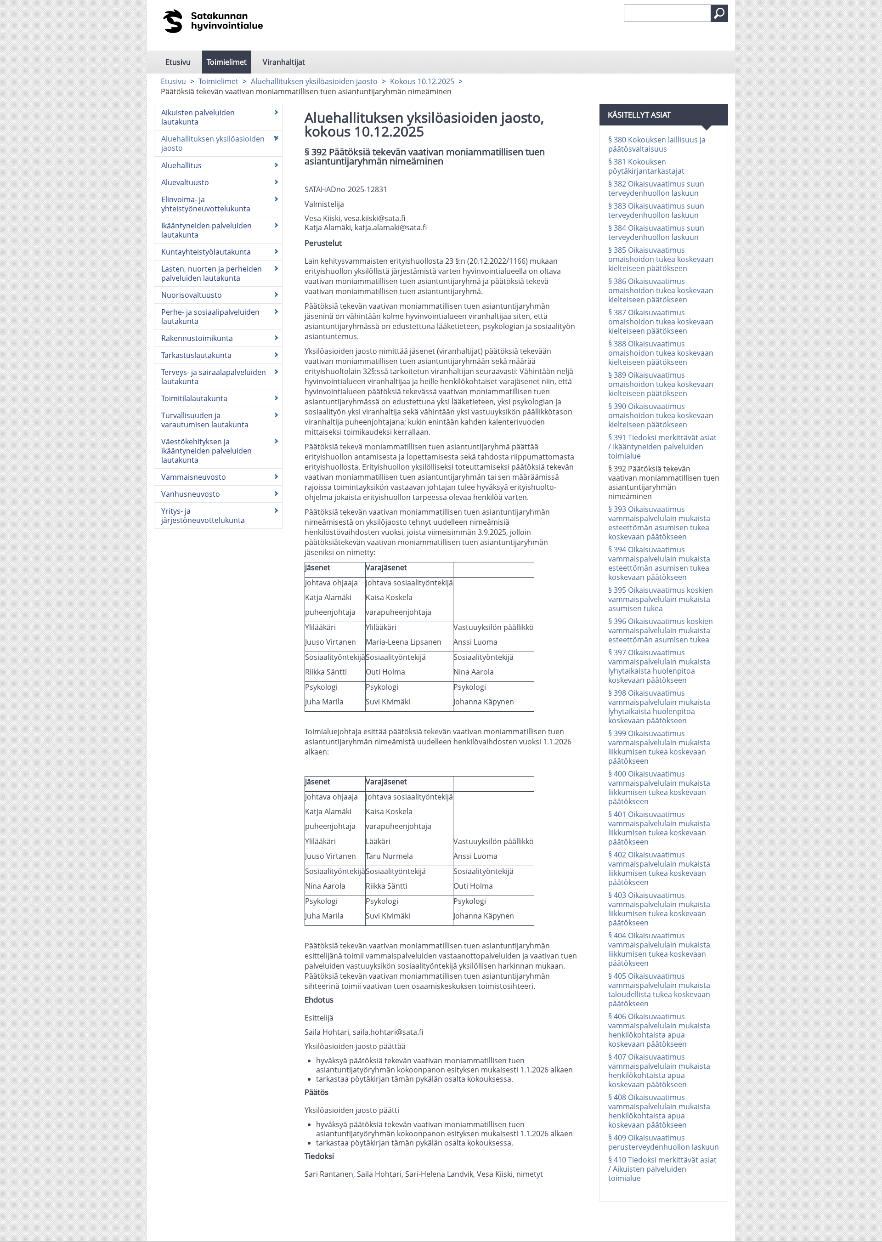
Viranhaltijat (284, 62)
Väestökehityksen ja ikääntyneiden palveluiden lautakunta (206, 451)
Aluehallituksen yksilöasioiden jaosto (314, 81)
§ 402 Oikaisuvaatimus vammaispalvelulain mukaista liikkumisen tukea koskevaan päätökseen (659, 868)
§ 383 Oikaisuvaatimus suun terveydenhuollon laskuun (656, 210)
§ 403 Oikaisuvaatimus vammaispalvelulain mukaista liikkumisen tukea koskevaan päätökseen (659, 908)
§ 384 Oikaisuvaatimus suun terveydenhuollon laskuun (656, 232)
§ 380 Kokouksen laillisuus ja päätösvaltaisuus (657, 144)
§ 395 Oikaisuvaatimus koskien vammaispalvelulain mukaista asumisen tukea (660, 599)
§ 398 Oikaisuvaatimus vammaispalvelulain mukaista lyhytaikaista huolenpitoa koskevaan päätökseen (659, 706)
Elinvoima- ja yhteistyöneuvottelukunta (205, 204)
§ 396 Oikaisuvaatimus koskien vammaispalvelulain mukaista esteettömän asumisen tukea (660, 630)
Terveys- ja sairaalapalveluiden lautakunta (213, 376)
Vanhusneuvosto (190, 494)
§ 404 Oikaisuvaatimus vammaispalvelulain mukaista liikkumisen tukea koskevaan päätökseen (659, 949)
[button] (719, 13)
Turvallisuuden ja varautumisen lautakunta (205, 420)
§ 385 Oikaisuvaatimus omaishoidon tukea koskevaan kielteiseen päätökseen (660, 259)
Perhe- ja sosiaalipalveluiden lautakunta (210, 316)
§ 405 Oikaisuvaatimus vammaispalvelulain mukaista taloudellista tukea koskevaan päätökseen (659, 989)
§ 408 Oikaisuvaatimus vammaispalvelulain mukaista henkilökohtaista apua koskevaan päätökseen (659, 1111)
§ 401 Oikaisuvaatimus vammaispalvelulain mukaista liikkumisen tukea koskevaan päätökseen (659, 828)
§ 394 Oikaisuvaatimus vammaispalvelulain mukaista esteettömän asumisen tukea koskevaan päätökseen (659, 563)
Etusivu (178, 62)
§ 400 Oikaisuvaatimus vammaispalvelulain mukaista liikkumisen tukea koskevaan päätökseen (659, 787)
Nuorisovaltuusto (191, 295)
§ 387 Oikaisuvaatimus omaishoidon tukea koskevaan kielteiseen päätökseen (660, 321)
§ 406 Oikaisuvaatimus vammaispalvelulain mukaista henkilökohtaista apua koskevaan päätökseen (659, 1030)
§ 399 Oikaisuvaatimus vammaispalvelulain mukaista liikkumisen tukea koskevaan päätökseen (659, 747)
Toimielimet (227, 62)
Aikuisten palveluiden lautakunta (198, 117)
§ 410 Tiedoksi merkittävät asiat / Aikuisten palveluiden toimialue (662, 1169)
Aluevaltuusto (185, 182)
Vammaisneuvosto (193, 477)
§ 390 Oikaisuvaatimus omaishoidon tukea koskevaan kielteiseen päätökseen (660, 415)
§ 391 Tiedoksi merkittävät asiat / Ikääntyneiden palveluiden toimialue (662, 446)
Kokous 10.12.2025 (422, 81)
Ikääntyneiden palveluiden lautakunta (206, 230)
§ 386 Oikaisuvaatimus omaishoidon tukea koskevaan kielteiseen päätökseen (660, 290)
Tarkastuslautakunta (196, 355)
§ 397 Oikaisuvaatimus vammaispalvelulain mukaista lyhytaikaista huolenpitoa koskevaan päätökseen (659, 666)
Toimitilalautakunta (194, 398)
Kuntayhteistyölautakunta (206, 252)
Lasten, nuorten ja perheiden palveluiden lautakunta (211, 273)
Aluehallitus (181, 165)
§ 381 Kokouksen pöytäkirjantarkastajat (646, 166)
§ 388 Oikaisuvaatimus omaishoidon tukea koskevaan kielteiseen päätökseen (660, 353)
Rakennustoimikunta (197, 338)
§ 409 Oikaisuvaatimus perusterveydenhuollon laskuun (663, 1142)
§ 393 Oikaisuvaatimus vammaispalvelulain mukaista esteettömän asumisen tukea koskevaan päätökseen (659, 523)
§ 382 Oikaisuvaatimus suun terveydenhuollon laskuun (656, 188)
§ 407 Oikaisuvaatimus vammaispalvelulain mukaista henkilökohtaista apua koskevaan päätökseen (659, 1070)
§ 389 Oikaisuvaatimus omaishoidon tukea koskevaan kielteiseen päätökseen (660, 384)
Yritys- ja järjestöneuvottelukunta (203, 515)
